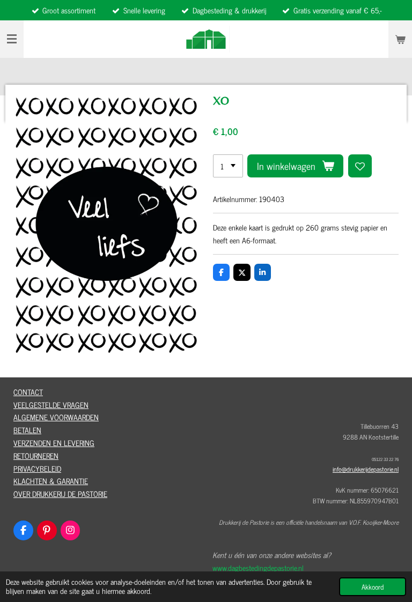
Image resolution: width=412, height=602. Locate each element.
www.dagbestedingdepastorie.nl (258, 567)
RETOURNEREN (35, 455)
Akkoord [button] (373, 586)
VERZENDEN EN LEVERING (53, 442)
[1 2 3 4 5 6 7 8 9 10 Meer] (228, 166)
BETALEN (27, 429)
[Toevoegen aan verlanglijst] (360, 166)
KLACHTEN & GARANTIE (50, 480)
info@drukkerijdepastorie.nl (366, 469)
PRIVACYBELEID (37, 468)
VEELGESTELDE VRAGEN (51, 404)
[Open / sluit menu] (12, 39)
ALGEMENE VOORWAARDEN (56, 417)
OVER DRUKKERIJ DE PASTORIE (60, 493)
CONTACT (28, 391)
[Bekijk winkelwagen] (400, 39)
